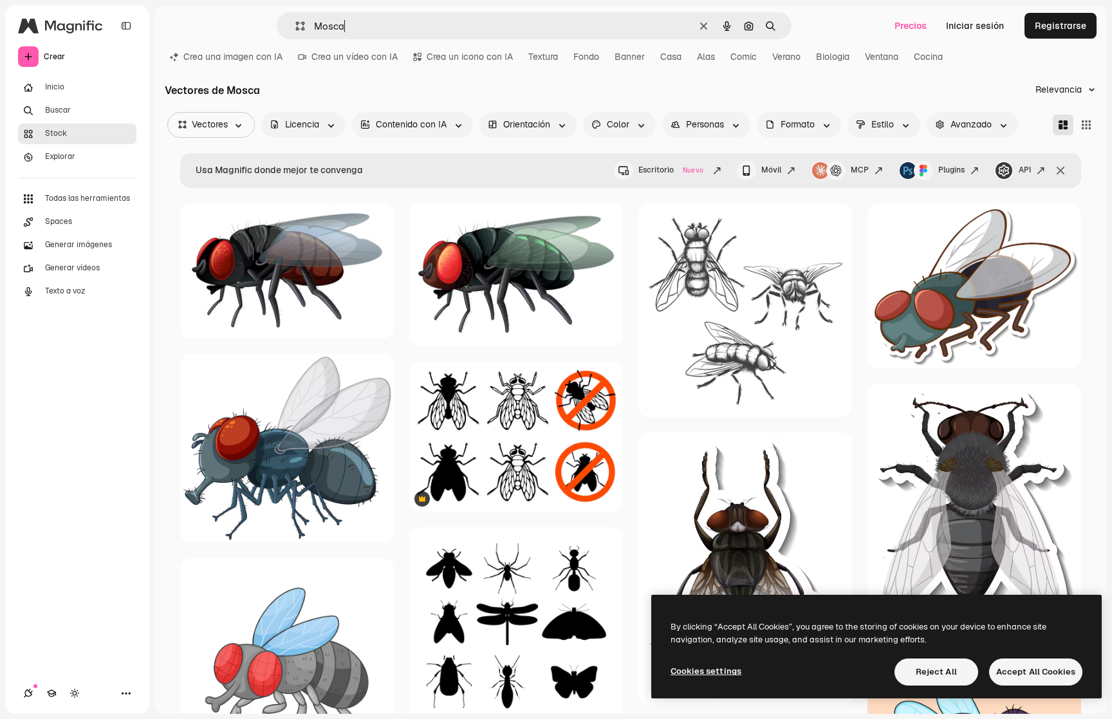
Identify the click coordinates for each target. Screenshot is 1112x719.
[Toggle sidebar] (126, 25)
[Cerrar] (1060, 170)
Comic (743, 56)
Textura (543, 56)
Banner (630, 56)
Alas (706, 56)
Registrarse (1060, 26)
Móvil (771, 170)
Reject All (936, 671)
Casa (670, 56)
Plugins (951, 170)
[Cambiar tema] (74, 693)
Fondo (586, 56)
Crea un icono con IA (470, 56)
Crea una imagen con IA (233, 56)
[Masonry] (1063, 125)
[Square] (1086, 125)
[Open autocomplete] (295, 26)
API (1025, 170)
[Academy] (51, 693)
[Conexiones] (28, 693)
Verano (786, 56)
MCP (860, 170)
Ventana (881, 56)
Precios (910, 26)
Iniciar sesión (975, 26)
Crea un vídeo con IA (354, 56)
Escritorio (670, 170)
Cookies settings (706, 671)
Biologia (832, 56)
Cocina (928, 56)
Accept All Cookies (1035, 671)
